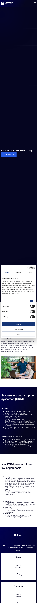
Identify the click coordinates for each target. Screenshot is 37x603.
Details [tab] (18, 272)
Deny (18, 334)
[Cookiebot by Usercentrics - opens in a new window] (27, 268)
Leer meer (7, 155)
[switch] (32, 306)
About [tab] (30, 272)
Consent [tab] (6, 272)
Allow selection (18, 329)
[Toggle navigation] (35, 3)
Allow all (18, 324)
